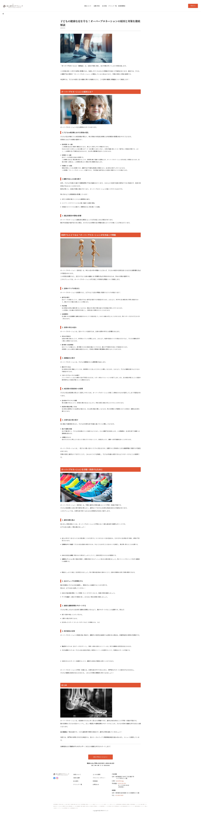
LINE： (114, 781)
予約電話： (115, 783)
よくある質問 (96, 774)
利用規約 (95, 781)
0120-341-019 (122, 783)
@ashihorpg (120, 781)
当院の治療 (76, 778)
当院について (87, 6)
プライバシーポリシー (99, 778)
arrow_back (3, 14)
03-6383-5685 (119, 795)
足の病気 (104, 6)
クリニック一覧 (112, 6)
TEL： (113, 795)
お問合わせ (96, 784)
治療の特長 (97, 6)
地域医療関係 (121, 6)
